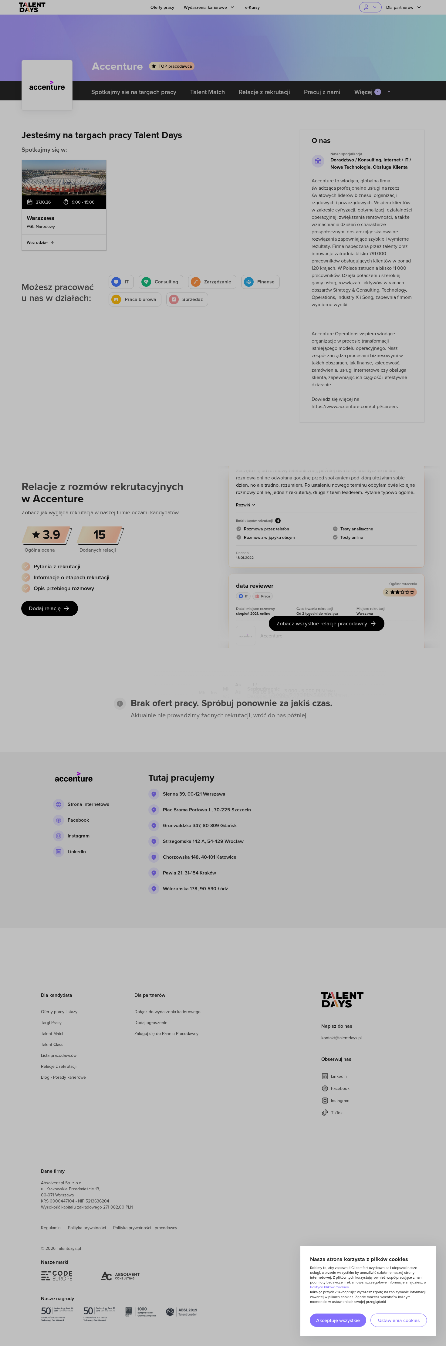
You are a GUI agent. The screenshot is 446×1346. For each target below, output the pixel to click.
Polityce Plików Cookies (329, 1287)
